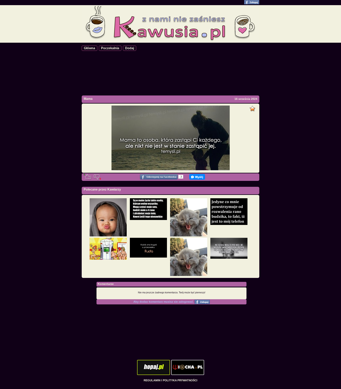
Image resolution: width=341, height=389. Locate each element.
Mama (88, 98)
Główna (89, 48)
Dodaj (129, 48)
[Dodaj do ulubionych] (252, 107)
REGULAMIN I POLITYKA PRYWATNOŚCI (170, 380)
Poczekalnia (110, 48)
